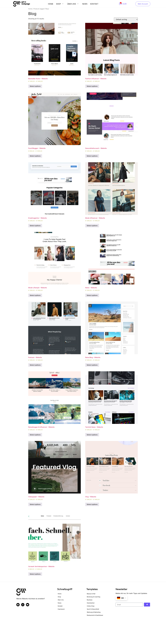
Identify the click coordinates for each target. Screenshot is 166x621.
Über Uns (71, 4)
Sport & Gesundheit (93, 609)
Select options (35, 86)
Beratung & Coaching (93, 597)
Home (50, 4)
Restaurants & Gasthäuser (95, 615)
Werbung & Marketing (93, 612)
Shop (58, 4)
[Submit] (147, 604)
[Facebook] (18, 604)
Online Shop (90, 606)
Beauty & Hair (91, 593)
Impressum (61, 609)
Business (89, 600)
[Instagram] (22, 604)
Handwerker (91, 603)
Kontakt (94, 4)
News (84, 4)
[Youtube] (27, 604)
